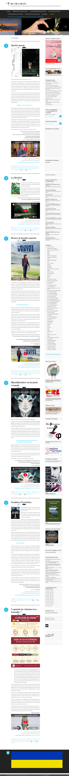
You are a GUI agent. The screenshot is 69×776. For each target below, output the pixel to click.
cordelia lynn (19, 168)
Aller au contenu (3, 0)
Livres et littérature (50, 263)
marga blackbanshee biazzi (18, 493)
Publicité (48, 270)
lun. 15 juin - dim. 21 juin (49, 593)
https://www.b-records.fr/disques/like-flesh (33, 136)
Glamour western (49, 194)
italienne (26, 493)
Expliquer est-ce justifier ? (51, 227)
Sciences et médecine (50, 273)
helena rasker (28, 168)
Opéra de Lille (37, 109)
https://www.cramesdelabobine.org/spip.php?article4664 (31, 199)
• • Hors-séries (49, 283)
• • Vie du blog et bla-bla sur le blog (53, 337)
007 (25, 740)
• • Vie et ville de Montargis (51, 344)
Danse (48, 252)
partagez (22, 162)
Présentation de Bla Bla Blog (20, 11)
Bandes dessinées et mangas (52, 248)
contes (12, 493)
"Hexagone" (49, 324)
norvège (27, 740)
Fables (48, 325)
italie (23, 493)
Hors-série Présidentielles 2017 (52, 302)
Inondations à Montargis (51, 347)
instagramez (27, 162)
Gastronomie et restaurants (52, 255)
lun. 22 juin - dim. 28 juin (49, 592)
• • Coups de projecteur (51, 282)
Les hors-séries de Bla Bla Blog (38, 11)
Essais (48, 333)
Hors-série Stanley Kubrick (51, 303)
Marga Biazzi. (33, 419)
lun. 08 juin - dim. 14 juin (49, 595)
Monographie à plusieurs (50, 237)
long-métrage (32, 370)
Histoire (48, 258)
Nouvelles (49, 327)
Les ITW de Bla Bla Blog (54, 11)
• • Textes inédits (50, 331)
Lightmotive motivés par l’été (51, 199)
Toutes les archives (49, 605)
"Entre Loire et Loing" (50, 312)
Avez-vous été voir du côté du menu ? (52, 612)
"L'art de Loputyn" (37, 465)
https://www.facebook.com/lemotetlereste (33, 587)
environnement (35, 740)
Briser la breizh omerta (23, 238)
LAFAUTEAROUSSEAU (53, 562)
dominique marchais (14, 230)
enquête (36, 370)
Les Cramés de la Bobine (21, 227)
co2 (38, 740)
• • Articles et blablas (28, 227)
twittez (23, 735)
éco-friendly (13, 741)
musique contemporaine (21, 167)
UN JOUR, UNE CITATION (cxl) (51, 559)
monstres (33, 493)
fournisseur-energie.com (19, 741)
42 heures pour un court (51, 346)
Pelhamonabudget (50, 321)
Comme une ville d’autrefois (50, 574)
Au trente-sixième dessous (51, 190)
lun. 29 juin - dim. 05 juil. (49, 590)
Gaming (48, 254)
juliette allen (24, 168)
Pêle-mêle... (45, 14)
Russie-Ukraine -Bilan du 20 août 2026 (52, 578)
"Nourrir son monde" (37, 344)
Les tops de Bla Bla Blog (51, 343)
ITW (48, 261)
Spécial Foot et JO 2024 (51, 306)
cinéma (28, 370)
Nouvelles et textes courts (51, 334)
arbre (37, 168)
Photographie (49, 267)
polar (15, 600)
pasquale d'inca (25, 373)
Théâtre (48, 330)
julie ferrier (21, 373)
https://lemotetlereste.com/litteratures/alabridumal (31, 585)
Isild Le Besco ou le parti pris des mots (53, 213)
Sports (48, 277)
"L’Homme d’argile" (37, 201)
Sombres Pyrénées (21, 502)
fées (35, 493)
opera (16, 167)
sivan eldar (15, 168)
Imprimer (27, 230)
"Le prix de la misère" (37, 589)
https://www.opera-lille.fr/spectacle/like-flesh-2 (32, 137)
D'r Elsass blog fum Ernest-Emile (51, 573)
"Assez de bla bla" (50, 339)
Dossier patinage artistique (51, 285)
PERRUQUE (48, 577)
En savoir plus (47, 775)
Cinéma (16, 227)
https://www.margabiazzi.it (35, 463)
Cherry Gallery (49, 315)
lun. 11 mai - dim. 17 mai (49, 601)
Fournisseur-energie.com (34, 669)
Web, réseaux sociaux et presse (52, 280)
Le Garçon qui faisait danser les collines (53, 218)
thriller (12, 600)
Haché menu (18, 45)
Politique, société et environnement (53, 268)
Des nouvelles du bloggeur (32, 14)
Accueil (8, 11)
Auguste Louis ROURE (49, 567)
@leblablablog (48, 162)
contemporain (28, 167)
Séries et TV (49, 274)
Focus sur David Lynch (51, 286)
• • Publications (49, 322)
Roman (48, 328)
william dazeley (33, 168)
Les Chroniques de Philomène (52, 316)
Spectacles (49, 276)
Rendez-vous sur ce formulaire (51, 552)
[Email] (47, 625)
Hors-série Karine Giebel (51, 296)
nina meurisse (16, 373)
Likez (19, 162)
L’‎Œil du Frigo (49, 319)
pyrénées (17, 600)
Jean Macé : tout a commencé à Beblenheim (53, 572)
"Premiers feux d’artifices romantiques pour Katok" (33, 139)
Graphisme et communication (52, 257)
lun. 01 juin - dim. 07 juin (49, 596)
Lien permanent (33, 230)
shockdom (29, 493)
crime (20, 600)
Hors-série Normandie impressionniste (53, 300)
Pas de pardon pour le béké (51, 208)
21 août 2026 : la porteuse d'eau (51, 581)
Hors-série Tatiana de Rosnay (52, 305)
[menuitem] (9, 11)
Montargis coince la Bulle (51, 349)
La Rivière (16, 177)
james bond (23, 740)
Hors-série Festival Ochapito (52, 293)
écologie (33, 167)
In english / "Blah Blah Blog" (52, 260)
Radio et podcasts (50, 271)
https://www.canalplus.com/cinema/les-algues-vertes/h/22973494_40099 (28, 339)
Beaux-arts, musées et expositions (53, 249)
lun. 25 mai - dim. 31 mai (49, 598)
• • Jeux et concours (50, 309)
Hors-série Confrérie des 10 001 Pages (53, 290)
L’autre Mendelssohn (50, 222)
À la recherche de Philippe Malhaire (53, 204)
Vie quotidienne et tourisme (51, 279)
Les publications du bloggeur (15, 14)
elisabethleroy (53, 577)
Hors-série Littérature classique (52, 297)
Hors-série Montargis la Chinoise (52, 299)
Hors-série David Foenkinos (52, 291)
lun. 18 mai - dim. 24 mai (49, 599)
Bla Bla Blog (18, 3)
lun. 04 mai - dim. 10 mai (49, 602)
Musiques (48, 264)
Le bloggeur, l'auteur (50, 341)
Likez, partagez (18, 735)
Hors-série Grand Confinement (52, 294)
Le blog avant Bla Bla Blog (51, 340)
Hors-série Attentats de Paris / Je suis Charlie (53, 289)
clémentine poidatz (31, 373)
